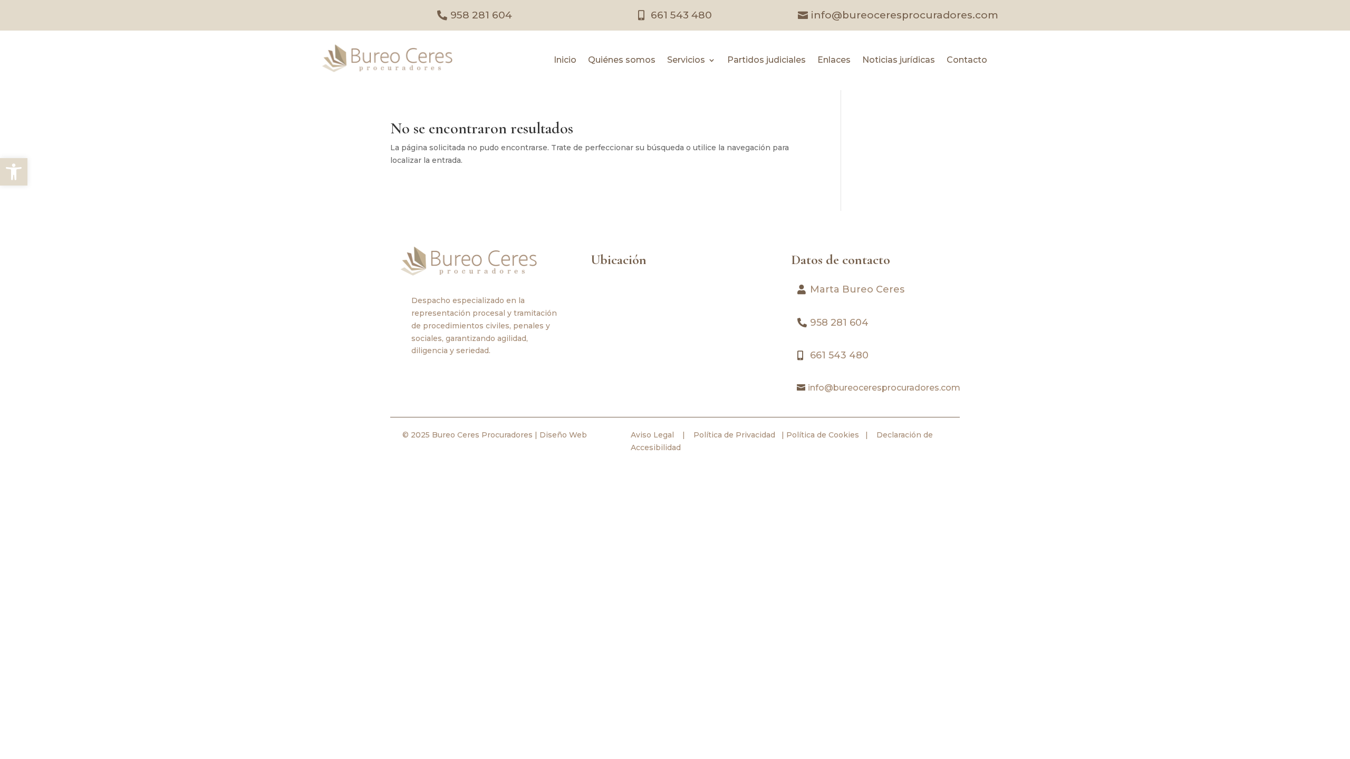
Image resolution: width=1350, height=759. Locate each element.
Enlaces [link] (834, 60)
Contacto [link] (967, 60)
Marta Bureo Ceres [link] (857, 289)
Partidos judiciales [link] (766, 60)
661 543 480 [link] (681, 15)
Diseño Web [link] (563, 435)
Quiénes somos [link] (621, 60)
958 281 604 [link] (481, 15)
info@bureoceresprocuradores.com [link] (904, 15)
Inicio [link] (565, 60)
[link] (13, 172)
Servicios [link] (686, 60)
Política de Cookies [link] (821, 435)
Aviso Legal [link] (652, 435)
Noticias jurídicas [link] (898, 60)
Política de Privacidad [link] (733, 435)
